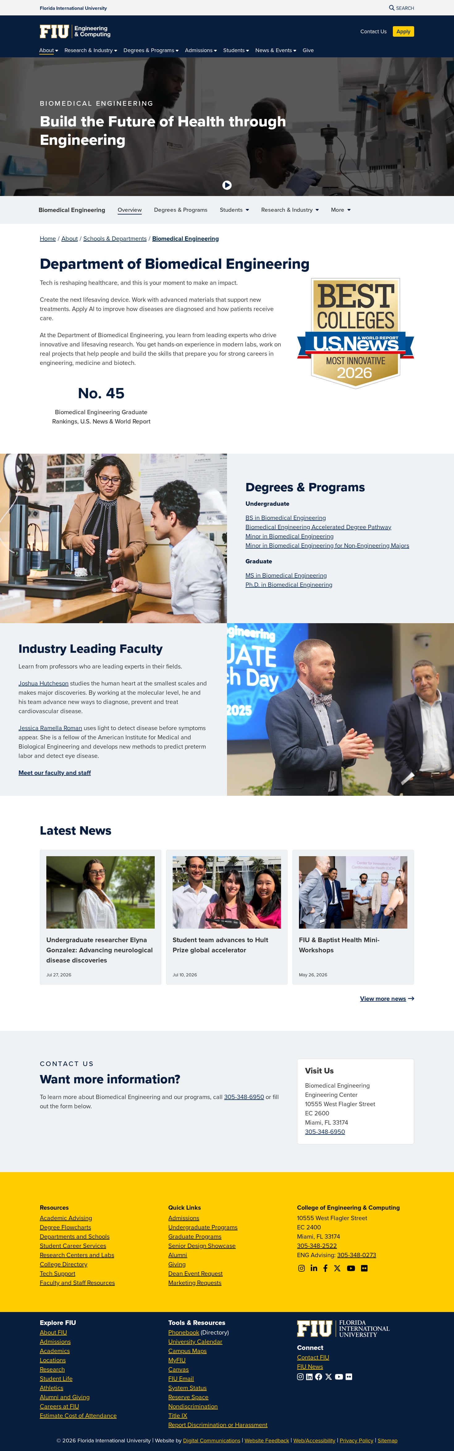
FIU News (310, 1366)
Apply (403, 31)
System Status (187, 1387)
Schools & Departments (115, 238)
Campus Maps (187, 1350)
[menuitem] (48, 50)
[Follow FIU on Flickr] (350, 1377)
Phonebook (183, 1332)
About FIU (53, 1332)
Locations (53, 1359)
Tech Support (57, 1273)
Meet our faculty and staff (55, 772)
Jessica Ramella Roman (50, 727)
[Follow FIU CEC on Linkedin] (314, 1268)
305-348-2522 (317, 1245)
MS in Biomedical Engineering (286, 575)
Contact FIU (313, 1357)
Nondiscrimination (193, 1406)
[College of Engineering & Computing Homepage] (75, 31)
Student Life (56, 1378)
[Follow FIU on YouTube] (340, 1377)
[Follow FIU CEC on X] (338, 1268)
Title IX (177, 1415)
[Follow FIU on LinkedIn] (310, 1377)
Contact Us (373, 31)
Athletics (51, 1387)
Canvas (178, 1369)
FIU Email (181, 1378)
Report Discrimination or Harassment (217, 1424)
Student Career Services (73, 1245)
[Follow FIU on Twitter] (330, 1377)
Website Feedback (267, 1440)
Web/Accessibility (314, 1440)
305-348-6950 (244, 1096)
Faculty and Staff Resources (77, 1282)
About (69, 238)
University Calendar (195, 1341)
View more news (383, 998)
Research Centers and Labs (77, 1254)
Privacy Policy (356, 1440)
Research (52, 1369)
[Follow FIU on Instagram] (301, 1377)
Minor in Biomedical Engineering (290, 536)
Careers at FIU (59, 1406)
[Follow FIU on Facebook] (320, 1377)
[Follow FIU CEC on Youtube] (352, 1268)
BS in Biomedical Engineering (286, 517)
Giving (177, 1264)
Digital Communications (211, 1440)
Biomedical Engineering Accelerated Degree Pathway (318, 526)
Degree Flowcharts (65, 1227)
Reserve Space (188, 1396)
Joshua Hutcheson (44, 683)
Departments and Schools (75, 1236)
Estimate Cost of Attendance (78, 1415)
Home (48, 238)
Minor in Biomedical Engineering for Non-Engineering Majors (327, 545)
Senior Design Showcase (202, 1245)
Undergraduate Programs (203, 1227)
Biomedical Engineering (72, 209)
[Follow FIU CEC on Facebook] (326, 1268)
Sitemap (387, 1440)
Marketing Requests (194, 1282)
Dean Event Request (195, 1273)
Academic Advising (66, 1217)
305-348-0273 (356, 1254)
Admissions (183, 1217)
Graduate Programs (194, 1236)
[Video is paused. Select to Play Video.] (227, 185)
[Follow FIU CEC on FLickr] (365, 1268)
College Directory (63, 1264)
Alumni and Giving (65, 1396)
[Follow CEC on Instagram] (302, 1268)
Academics (55, 1350)
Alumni (177, 1254)
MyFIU (177, 1359)
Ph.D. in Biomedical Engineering (289, 584)
